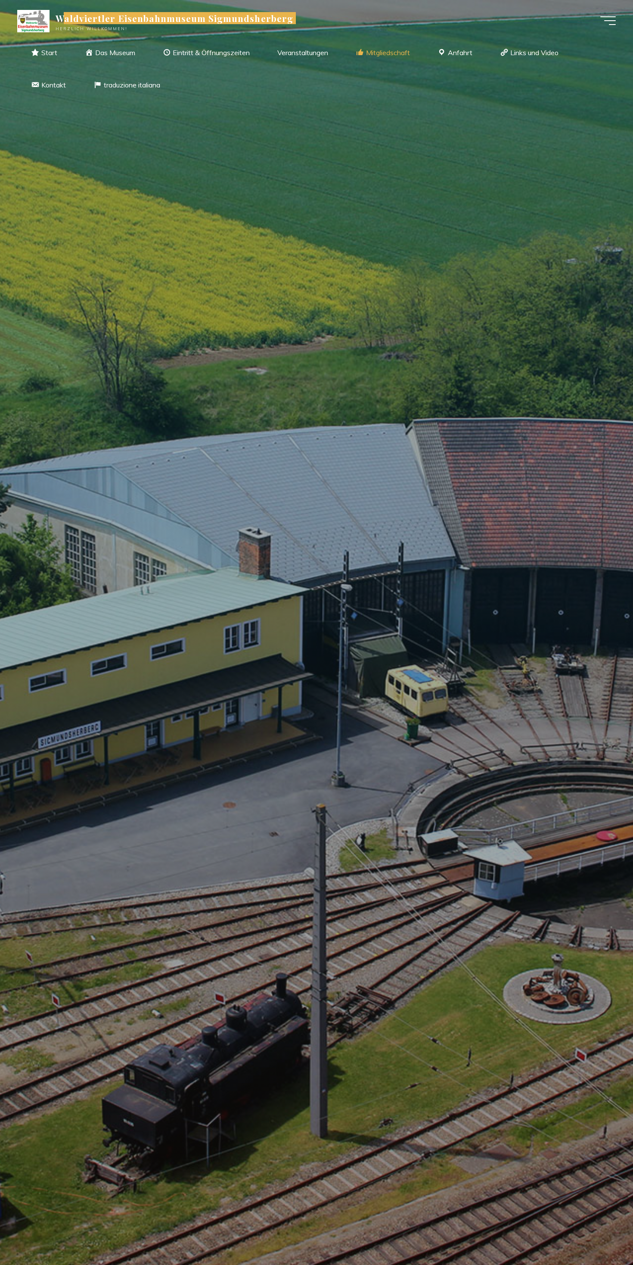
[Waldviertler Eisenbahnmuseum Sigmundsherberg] (33, 20)
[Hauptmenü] (608, 20)
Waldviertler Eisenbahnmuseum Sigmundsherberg (174, 18)
